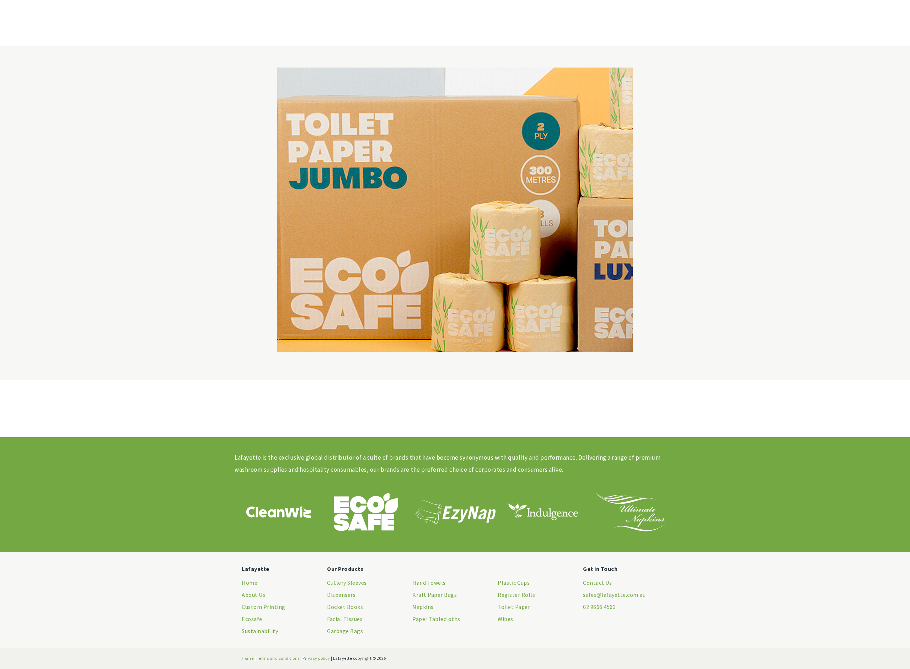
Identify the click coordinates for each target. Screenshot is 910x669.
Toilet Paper (514, 606)
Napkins (423, 606)
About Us (253, 594)
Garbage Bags (345, 631)
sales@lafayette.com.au (614, 594)
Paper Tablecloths (436, 618)
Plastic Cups (514, 582)
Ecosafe (252, 618)
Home (249, 582)
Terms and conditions (278, 658)
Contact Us (597, 582)
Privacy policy (316, 658)
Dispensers (341, 594)
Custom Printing (263, 606)
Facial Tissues (345, 618)
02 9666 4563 (599, 606)
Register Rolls (516, 594)
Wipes (505, 618)
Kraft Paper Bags (434, 594)
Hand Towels (429, 582)
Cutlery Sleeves (347, 582)
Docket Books (345, 606)
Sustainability (260, 631)
